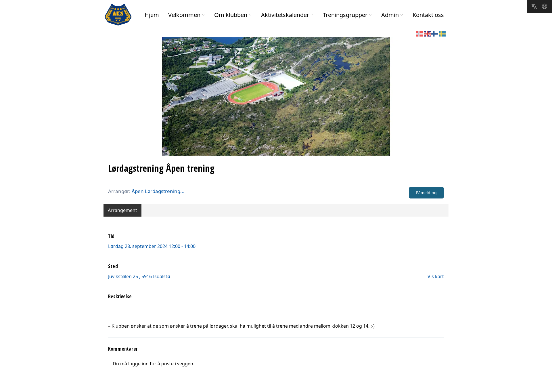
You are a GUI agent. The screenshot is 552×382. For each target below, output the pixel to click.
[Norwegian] (420, 33)
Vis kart (436, 276)
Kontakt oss (428, 15)
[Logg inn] (544, 6)
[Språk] (534, 6)
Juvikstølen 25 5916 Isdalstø (139, 276)
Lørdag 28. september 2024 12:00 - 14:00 (151, 246)
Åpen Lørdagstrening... (158, 191)
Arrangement (122, 210)
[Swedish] (442, 33)
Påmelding (426, 192)
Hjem (152, 15)
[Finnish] (435, 33)
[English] (427, 33)
